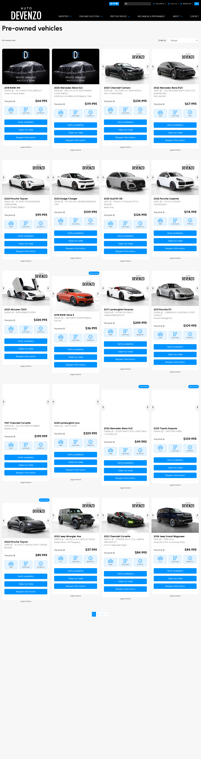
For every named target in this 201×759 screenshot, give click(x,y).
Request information (26, 137)
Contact (194, 16)
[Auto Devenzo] (26, 13)
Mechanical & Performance (151, 16)
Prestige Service (118, 16)
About (176, 16)
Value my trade (26, 129)
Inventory (64, 16)
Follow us (159, 4)
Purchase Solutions (89, 16)
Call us (173, 4)
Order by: (162, 40)
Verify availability (26, 122)
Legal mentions (26, 147)
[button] (9, 91)
